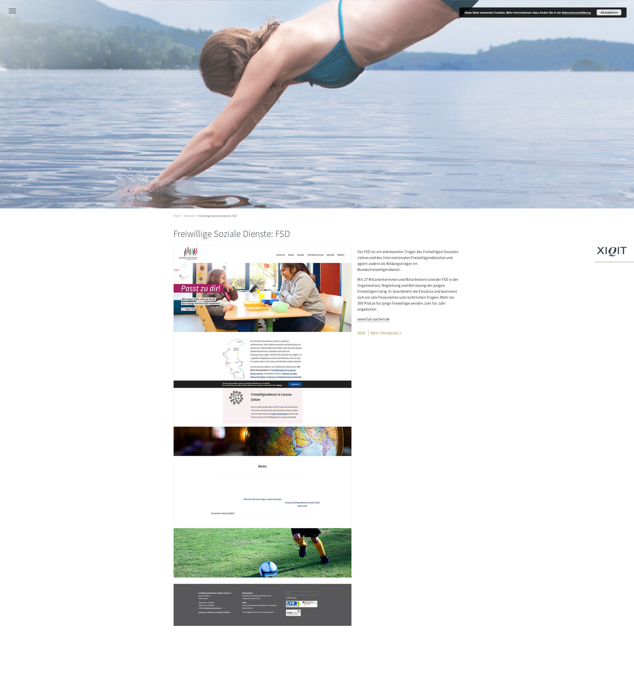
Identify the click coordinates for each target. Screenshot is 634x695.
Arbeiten (189, 216)
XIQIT (176, 216)
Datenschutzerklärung (576, 12)
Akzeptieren (609, 12)
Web (374, 332)
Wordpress (390, 332)
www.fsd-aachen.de (373, 319)
